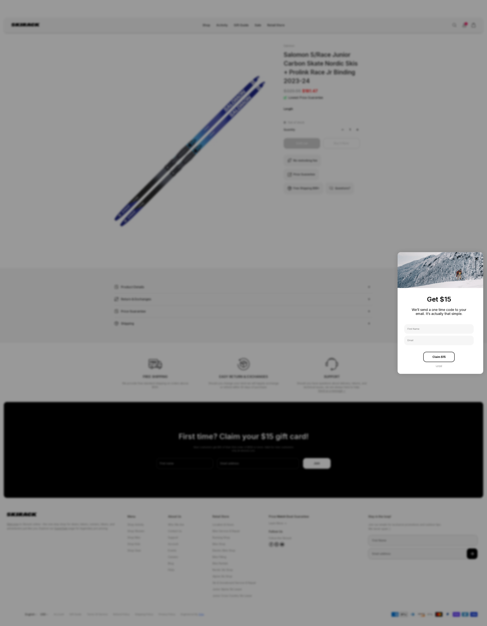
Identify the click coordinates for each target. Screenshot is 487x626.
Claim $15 (439, 356)
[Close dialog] (476, 259)
